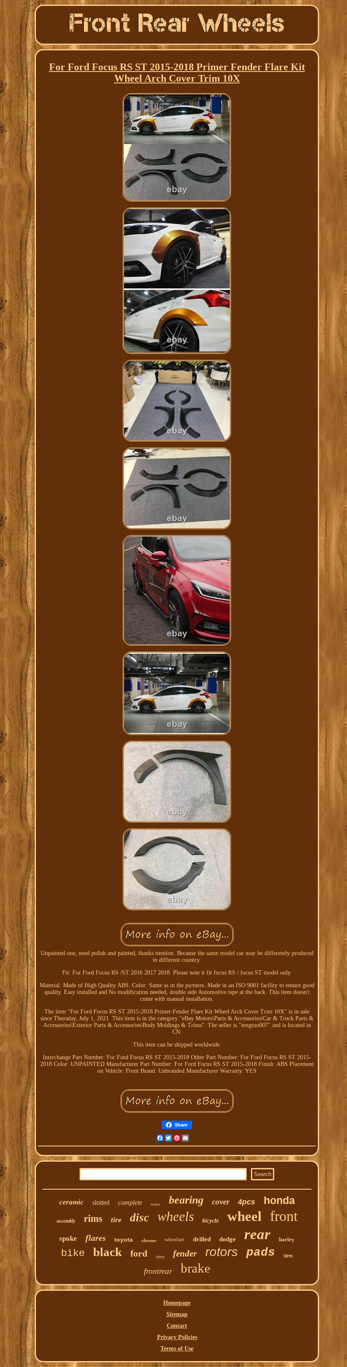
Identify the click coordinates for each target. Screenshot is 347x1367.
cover (220, 1201)
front (283, 1216)
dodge (227, 1239)
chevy (160, 1256)
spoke (68, 1238)
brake (195, 1268)
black (107, 1252)
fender (185, 1253)
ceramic (71, 1202)
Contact (177, 1326)
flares (95, 1238)
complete (130, 1202)
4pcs (246, 1202)
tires (288, 1256)
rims (93, 1218)
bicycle (210, 1221)
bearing (186, 1200)
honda (279, 1200)
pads (260, 1252)
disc (139, 1217)
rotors (221, 1252)
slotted (101, 1202)
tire (116, 1219)
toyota (123, 1239)
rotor (155, 1204)
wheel (244, 1216)
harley (287, 1239)
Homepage (176, 1303)
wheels (175, 1216)
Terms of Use (176, 1348)
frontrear (158, 1271)
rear (257, 1234)
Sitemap (176, 1314)
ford (138, 1253)
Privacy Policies (177, 1337)
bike (73, 1253)
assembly (66, 1221)
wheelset (175, 1239)
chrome (148, 1240)
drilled (202, 1239)
